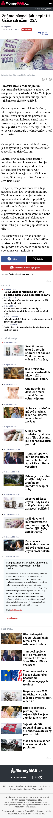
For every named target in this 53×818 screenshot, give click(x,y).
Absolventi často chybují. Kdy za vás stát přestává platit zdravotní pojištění (37, 503)
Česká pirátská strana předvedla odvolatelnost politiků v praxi (26, 328)
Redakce (19, 786)
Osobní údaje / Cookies (20, 789)
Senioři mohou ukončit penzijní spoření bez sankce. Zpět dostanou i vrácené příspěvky (37, 353)
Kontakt (28, 786)
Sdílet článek (45, 33)
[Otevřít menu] (49, 3)
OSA (31, 274)
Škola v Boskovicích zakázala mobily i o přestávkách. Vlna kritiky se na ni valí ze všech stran (26, 311)
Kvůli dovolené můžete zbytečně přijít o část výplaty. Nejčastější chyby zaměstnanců (37, 525)
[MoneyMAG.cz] (15, 3)
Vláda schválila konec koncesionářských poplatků (36, 744)
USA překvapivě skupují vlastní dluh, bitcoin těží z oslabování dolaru (37, 373)
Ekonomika (7, 629)
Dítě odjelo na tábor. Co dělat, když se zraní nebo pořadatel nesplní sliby (38, 483)
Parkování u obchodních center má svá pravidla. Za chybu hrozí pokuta (37, 546)
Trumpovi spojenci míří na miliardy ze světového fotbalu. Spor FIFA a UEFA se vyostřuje (37, 460)
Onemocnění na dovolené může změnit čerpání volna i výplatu (35, 393)
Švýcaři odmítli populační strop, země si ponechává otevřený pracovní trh (37, 729)
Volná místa (37, 789)
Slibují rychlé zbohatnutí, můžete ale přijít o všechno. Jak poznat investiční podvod (38, 437)
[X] (46, 79)
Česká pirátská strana (19, 274)
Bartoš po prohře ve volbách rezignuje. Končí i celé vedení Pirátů (26, 301)
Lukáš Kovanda (16, 610)
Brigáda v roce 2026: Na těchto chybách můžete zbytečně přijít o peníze (37, 696)
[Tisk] (50, 79)
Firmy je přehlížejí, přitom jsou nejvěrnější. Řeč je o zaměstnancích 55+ (35, 712)
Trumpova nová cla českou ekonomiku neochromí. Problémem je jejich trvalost (35, 678)
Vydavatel (37, 786)
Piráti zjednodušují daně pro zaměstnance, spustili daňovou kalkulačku (28, 320)
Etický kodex (8, 786)
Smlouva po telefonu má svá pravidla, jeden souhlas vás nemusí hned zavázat (38, 415)
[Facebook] (43, 79)
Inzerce (46, 786)
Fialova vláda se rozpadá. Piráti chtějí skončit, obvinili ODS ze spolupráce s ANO (27, 293)
